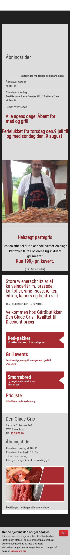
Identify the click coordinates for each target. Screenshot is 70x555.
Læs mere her (18, 551)
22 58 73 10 (17, 433)
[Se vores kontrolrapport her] (35, 522)
